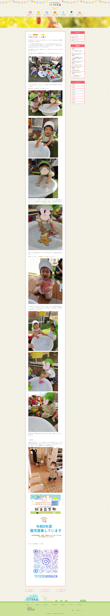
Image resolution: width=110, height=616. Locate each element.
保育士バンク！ (79, 610)
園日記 (43, 34)
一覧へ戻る (45, 590)
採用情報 (63, 14)
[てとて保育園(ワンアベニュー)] (55, 5)
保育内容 (38, 14)
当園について (30, 14)
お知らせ (71, 14)
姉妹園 (72, 610)
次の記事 (61, 590)
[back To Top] (83, 600)
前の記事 (30, 590)
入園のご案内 (55, 14)
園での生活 (47, 14)
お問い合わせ (79, 14)
